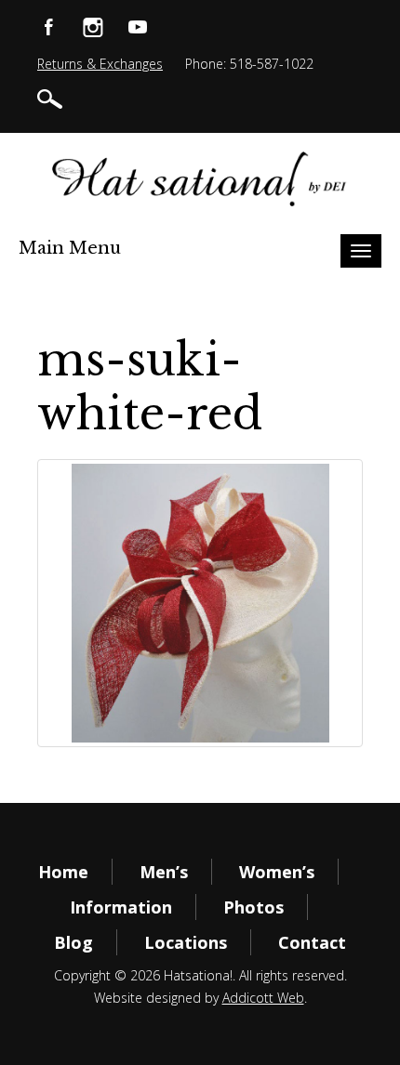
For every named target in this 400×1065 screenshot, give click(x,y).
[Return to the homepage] (200, 178)
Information (121, 907)
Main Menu (70, 248)
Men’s (164, 872)
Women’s (276, 872)
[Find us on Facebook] (48, 25)
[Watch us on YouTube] (138, 25)
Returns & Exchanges (100, 63)
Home (63, 872)
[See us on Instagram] (93, 25)
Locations (185, 942)
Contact (312, 942)
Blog (73, 942)
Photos (253, 907)
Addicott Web (263, 997)
